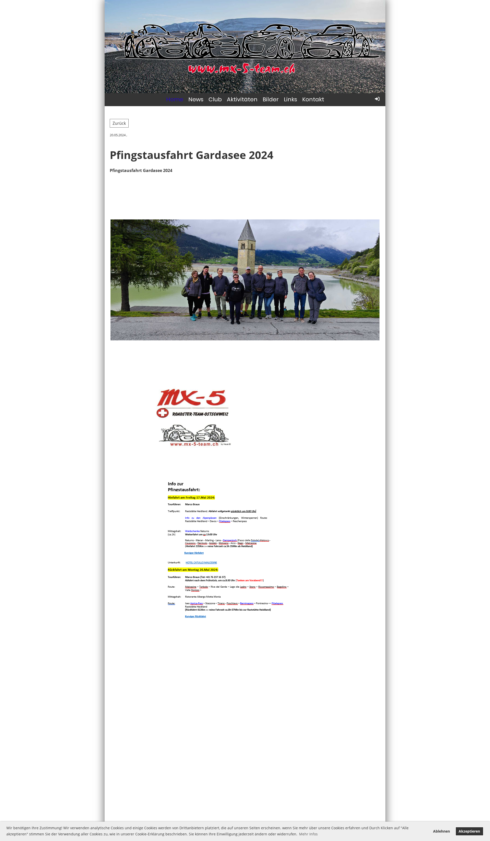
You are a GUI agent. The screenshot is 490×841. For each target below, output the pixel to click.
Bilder (271, 99)
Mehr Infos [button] (308, 834)
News (195, 99)
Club (215, 99)
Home (174, 99)
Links (290, 99)
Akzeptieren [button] (469, 831)
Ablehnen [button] (441, 831)
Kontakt (313, 99)
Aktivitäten (242, 99)
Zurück (119, 123)
